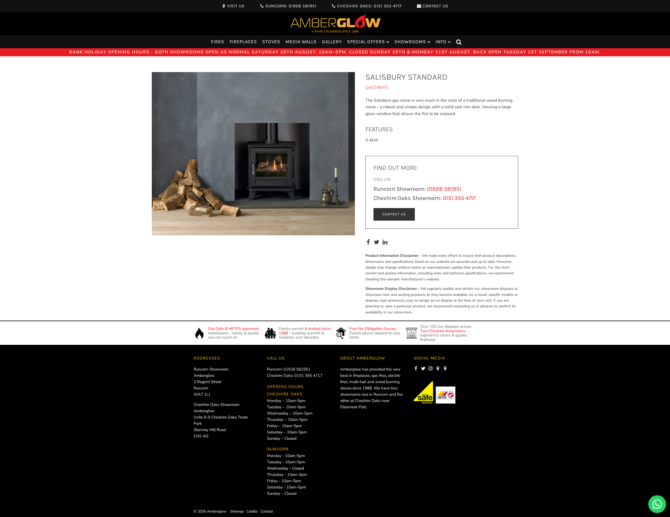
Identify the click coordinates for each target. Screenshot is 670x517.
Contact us (394, 214)
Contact (266, 511)
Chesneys (376, 87)
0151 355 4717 (459, 198)
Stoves (271, 42)
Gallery (332, 42)
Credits (252, 511)
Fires (217, 42)
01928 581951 (444, 189)
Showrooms (410, 42)
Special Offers (366, 42)
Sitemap (237, 511)
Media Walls (301, 42)
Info (441, 42)
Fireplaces (243, 42)
